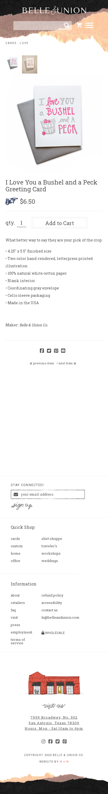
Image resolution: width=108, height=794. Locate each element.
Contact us (49, 610)
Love (24, 43)
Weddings (49, 561)
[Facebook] (50, 741)
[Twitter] (58, 741)
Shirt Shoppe (51, 538)
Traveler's (49, 546)
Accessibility (51, 602)
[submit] (67, 25)
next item (66, 363)
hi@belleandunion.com (54, 617)
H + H (64, 761)
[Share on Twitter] (49, 351)
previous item (43, 363)
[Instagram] (43, 741)
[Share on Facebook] (42, 351)
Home (15, 553)
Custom (17, 546)
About (15, 595)
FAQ (13, 610)
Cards (11, 43)
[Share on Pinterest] (56, 351)
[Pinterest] (65, 741)
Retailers (18, 602)
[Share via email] (63, 351)
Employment (21, 632)
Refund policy (52, 595)
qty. (10, 222)
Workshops (51, 553)
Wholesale (54, 633)
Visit (14, 617)
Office (15, 561)
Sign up (22, 506)
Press (15, 625)
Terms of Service (18, 641)
